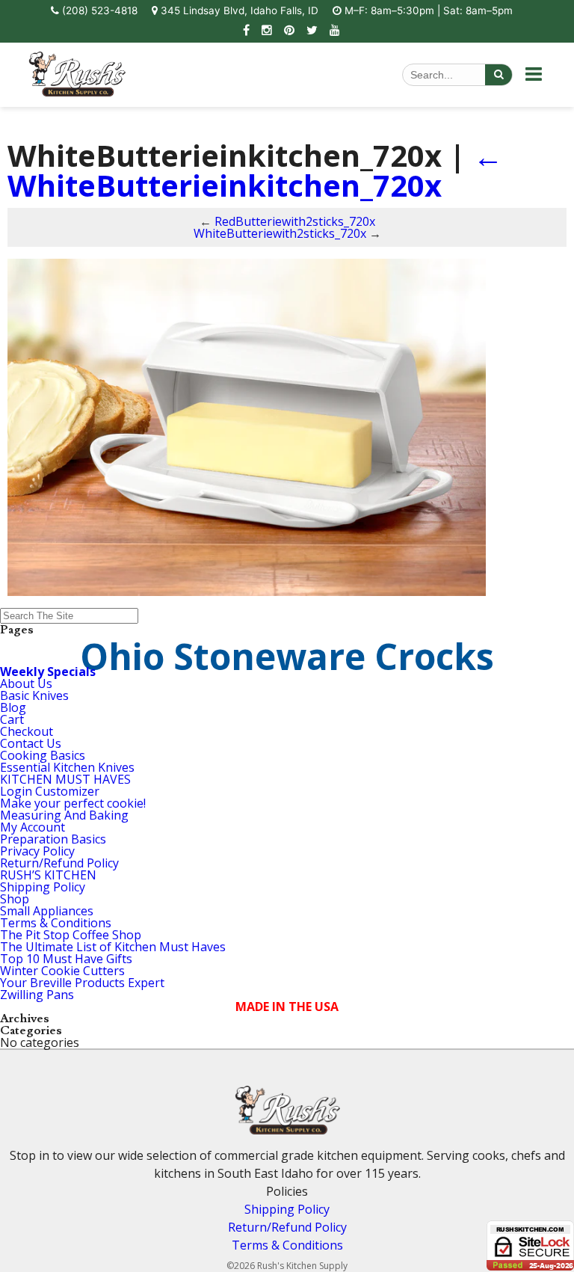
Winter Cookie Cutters (62, 970)
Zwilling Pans (37, 994)
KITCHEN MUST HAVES (65, 779)
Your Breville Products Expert (82, 982)
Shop (14, 899)
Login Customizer (49, 791)
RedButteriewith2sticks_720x (295, 221)
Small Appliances (46, 911)
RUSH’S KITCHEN (48, 875)
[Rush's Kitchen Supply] (77, 92)
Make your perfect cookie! (73, 803)
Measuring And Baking (64, 815)
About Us (26, 683)
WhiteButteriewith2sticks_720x (280, 233)
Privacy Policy (37, 851)
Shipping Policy (42, 887)
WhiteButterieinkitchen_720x (255, 170)
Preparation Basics (53, 839)
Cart (12, 719)
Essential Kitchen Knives (67, 767)
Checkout (26, 731)
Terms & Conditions (55, 923)
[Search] (498, 74)
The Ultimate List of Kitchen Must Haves (113, 946)
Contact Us (30, 743)
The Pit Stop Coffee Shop (70, 935)
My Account (32, 827)
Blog (13, 707)
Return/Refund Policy (59, 863)
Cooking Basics (42, 755)
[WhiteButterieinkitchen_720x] (246, 591)
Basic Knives (34, 695)
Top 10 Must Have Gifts (66, 958)
